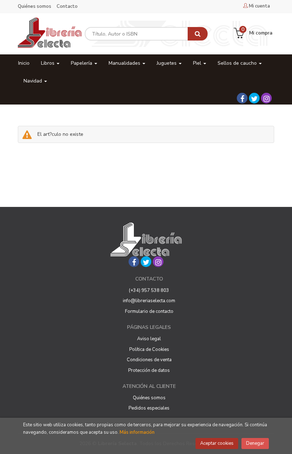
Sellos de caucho (238, 63)
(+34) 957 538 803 (149, 290)
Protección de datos (149, 370)
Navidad (33, 81)
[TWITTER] (254, 98)
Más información (137, 432)
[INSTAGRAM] (266, 98)
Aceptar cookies (217, 443)
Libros (48, 63)
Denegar (255, 443)
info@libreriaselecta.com (149, 301)
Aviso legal (149, 339)
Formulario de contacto (149, 311)
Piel (198, 63)
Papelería (82, 63)
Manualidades (125, 63)
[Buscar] (198, 34)
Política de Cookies (149, 349)
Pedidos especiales (149, 408)
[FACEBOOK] (242, 98)
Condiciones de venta (149, 360)
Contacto (67, 6)
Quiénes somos (34, 6)
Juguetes (167, 63)
